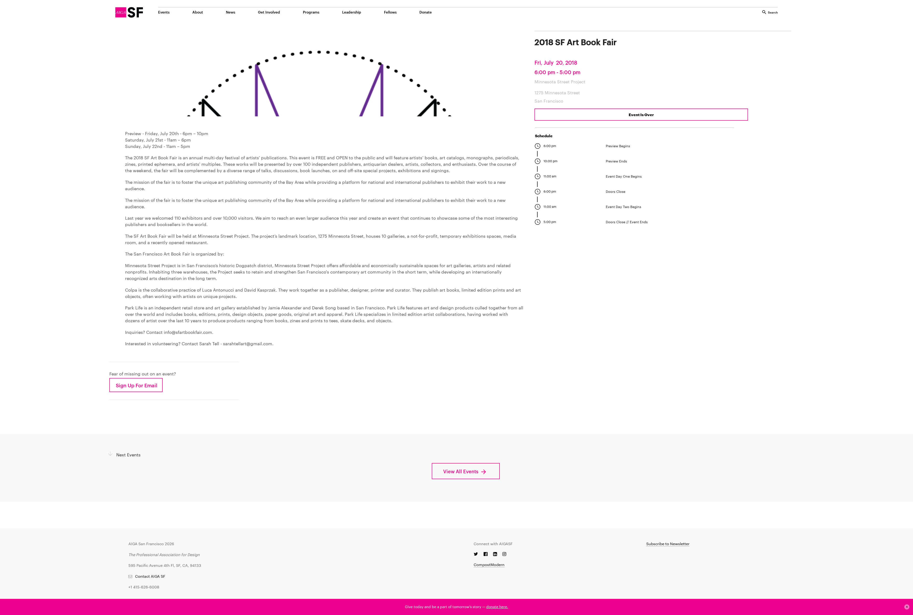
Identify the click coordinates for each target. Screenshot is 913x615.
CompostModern (489, 564)
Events (164, 11)
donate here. (497, 606)
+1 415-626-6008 (143, 586)
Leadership (351, 11)
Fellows (390, 11)
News (230, 11)
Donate (425, 11)
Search (773, 12)
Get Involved (269, 11)
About (197, 11)
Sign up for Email (136, 385)
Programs (311, 11)
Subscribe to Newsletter (668, 543)
